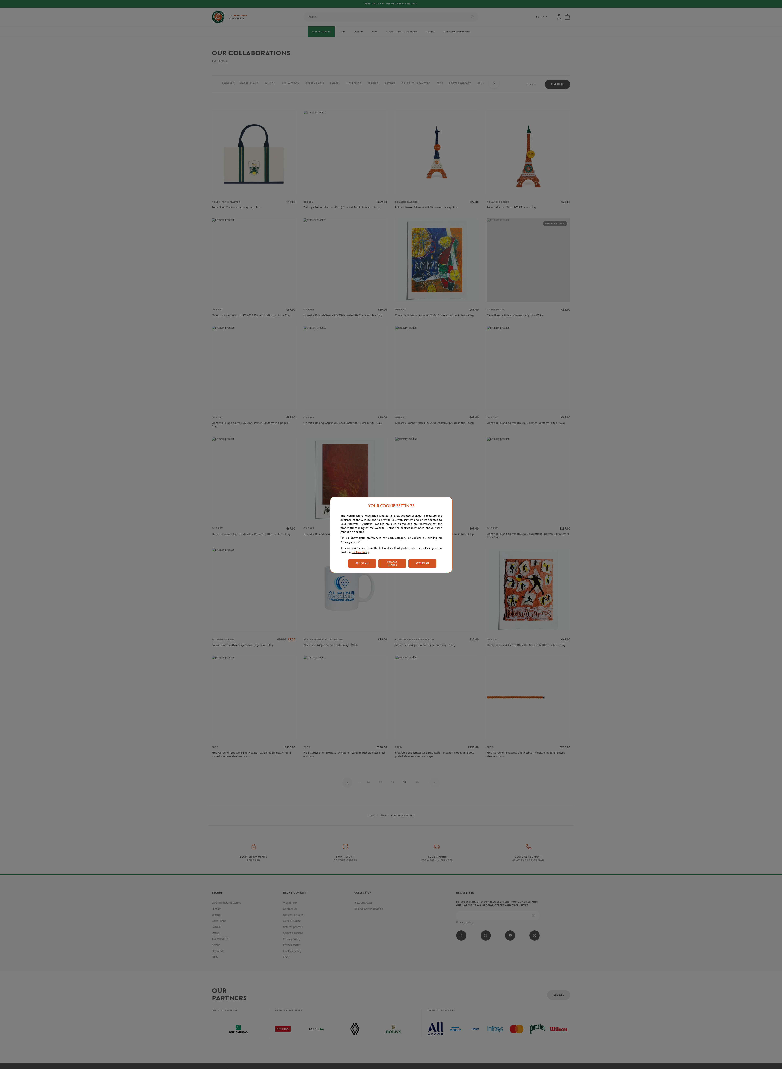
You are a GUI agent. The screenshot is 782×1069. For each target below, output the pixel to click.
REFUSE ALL (362, 563)
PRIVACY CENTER (392, 563)
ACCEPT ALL (422, 563)
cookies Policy (360, 552)
